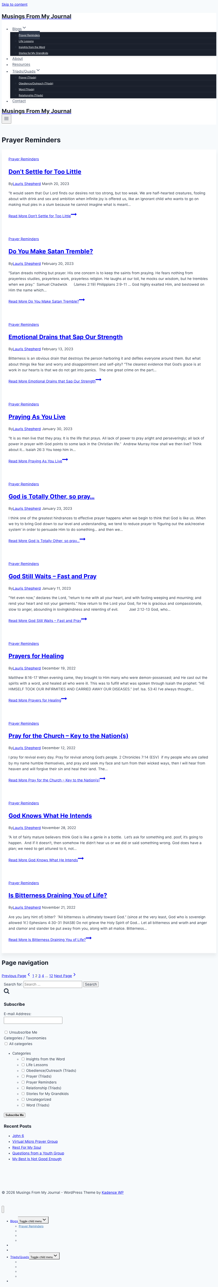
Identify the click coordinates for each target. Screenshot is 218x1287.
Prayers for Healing (36, 656)
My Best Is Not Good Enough (37, 1159)
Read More (40, 216)
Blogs (14, 1221)
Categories (21, 1053)
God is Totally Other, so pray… (52, 496)
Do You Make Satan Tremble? (51, 251)
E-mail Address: (17, 1014)
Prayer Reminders (29, 35)
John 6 (18, 1136)
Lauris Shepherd (27, 184)
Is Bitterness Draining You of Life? (58, 895)
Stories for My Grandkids (33, 53)
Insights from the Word (32, 47)
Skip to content (14, 4)
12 (51, 976)
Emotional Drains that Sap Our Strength (66, 336)
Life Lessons (26, 41)
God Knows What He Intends (50, 815)
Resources (21, 64)
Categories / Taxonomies (25, 1038)
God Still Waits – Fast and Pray (52, 576)
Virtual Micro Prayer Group (35, 1141)
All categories (20, 1044)
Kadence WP (113, 1192)
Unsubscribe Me (22, 1032)
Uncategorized (38, 1099)
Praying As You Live (37, 416)
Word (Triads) (26, 89)
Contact (19, 101)
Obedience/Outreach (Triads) (36, 83)
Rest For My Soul (26, 1147)
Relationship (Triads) (31, 95)
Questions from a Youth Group (38, 1153)
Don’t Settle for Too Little (45, 171)
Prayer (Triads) (27, 77)
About (17, 59)
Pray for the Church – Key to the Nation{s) (68, 735)
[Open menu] (6, 119)
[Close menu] (3, 1209)
